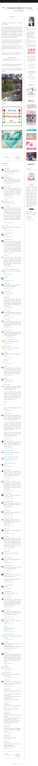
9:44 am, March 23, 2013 (8, 639)
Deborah (5, 359)
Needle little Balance (8, 618)
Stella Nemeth (6, 413)
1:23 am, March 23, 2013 (8, 631)
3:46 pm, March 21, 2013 (8, 357)
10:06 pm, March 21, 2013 (9, 554)
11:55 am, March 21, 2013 (9, 236)
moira (5, 225)
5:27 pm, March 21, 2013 (8, 466)
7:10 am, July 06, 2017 (8, 748)
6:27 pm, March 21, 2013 (8, 507)
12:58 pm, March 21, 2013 (9, 266)
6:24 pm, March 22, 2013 (8, 623)
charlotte (5, 283)
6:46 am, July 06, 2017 (8, 739)
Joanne (5, 175)
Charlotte (5, 168)
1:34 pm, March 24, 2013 (8, 669)
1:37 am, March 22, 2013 (8, 588)
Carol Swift (6, 290)
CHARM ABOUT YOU (19, 8)
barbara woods (7, 557)
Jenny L (5, 536)
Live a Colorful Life (7, 585)
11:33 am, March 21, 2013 (9, 222)
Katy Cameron (6, 573)
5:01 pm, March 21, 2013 (8, 460)
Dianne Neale (6, 609)
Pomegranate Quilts (7, 518)
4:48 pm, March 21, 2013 (8, 454)
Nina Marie (6, 186)
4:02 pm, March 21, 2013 (8, 381)
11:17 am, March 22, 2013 (9, 616)
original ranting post (12, 54)
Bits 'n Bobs (9, 629)
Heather (5, 652)
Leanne (5, 255)
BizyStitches (6, 469)
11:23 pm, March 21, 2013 (9, 570)
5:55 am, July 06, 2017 (8, 733)
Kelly (5, 199)
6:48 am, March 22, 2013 (8, 594)
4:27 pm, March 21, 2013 (8, 437)
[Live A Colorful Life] (12, 126)
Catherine (6, 551)
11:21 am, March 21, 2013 (9, 203)
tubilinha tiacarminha (8, 339)
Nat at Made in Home (8, 634)
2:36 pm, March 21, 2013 (8, 294)
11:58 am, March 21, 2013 (9, 253)
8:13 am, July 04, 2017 (8, 710)
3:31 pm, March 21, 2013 (8, 343)
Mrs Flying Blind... (7, 450)
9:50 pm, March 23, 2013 (8, 649)
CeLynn (5, 641)
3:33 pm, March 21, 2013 (8, 349)
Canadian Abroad (7, 239)
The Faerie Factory (7, 233)
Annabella (6, 510)
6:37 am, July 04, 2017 (8, 701)
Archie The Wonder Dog (8, 463)
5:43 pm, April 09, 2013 (8, 686)
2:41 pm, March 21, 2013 (8, 308)
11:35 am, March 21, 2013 (9, 230)
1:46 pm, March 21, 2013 (8, 280)
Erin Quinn (6, 206)
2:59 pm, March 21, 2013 (8, 327)
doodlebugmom (7, 565)
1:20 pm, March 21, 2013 (8, 274)
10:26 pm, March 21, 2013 (9, 562)
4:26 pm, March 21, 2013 (8, 411)
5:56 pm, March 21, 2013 (8, 490)
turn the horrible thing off (17, 45)
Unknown (5, 384)
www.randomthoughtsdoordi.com (10, 269)
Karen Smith (6, 319)
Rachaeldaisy (6, 493)
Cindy (5, 666)
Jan (4, 366)
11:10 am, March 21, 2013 (9, 183)
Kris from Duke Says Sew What (10, 456)
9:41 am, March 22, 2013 (8, 607)
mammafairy (6, 591)
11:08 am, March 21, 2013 (9, 173)
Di (4, 378)
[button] (19, 1)
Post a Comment (6, 165)
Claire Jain (6, 680)
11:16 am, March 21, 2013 (9, 197)
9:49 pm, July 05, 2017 (8, 724)
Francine (5, 480)
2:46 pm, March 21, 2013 (8, 317)
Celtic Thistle (6, 310)
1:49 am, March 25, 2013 (8, 677)
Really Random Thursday (13, 18)
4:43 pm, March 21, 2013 (8, 448)
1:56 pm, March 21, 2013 (8, 288)
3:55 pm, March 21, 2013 (8, 363)
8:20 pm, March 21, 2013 (8, 526)
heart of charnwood (7, 501)
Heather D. (6, 345)
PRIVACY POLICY (31, 221)
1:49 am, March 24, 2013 (8, 663)
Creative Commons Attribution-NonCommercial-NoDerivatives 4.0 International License (31, 216)
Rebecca (5, 528)
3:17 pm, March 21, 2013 (8, 336)
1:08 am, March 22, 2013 (8, 582)
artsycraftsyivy (6, 440)
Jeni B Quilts (6, 672)
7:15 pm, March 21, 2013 (8, 515)
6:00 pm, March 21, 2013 (8, 498)
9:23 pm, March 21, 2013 (8, 533)
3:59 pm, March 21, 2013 (8, 375)
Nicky (5, 276)
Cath (5, 626)
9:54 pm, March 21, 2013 (8, 548)
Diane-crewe (6, 597)
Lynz (4, 352)
